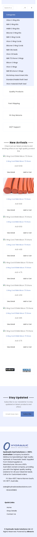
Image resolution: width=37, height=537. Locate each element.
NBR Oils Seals (11, 50)
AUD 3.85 (18, 318)
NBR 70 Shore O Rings (14, 58)
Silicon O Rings (12, 62)
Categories (10, 15)
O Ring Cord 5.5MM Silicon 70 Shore (18, 313)
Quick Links (9, 502)
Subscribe (27, 414)
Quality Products (16, 91)
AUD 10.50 (18, 166)
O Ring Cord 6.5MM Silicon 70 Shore (18, 268)
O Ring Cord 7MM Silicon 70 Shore (18, 245)
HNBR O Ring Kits (12, 28)
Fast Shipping (14, 103)
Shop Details (12, 511)
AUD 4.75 (18, 272)
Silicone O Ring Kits (13, 33)
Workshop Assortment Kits (17, 75)
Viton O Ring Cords (13, 41)
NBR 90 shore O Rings (14, 71)
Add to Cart (27, 172)
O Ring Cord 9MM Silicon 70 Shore (18, 199)
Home (9, 507)
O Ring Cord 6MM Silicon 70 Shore (18, 290)
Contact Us (11, 514)
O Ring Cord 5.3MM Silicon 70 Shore (18, 336)
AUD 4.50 (18, 295)
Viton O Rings (11, 67)
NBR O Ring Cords (13, 37)
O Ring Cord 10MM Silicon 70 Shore (18, 161)
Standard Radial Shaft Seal (17, 79)
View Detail (11, 172)
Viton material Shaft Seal (16, 84)
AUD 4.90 (18, 249)
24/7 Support (14, 127)
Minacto (30, 531)
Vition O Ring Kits (13, 20)
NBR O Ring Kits (12, 24)
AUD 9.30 (18, 204)
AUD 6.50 (18, 226)
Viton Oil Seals (12, 54)
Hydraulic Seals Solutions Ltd (18, 529)
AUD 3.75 (18, 341)
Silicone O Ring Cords (14, 45)
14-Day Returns (15, 115)
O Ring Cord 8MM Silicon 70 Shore (18, 222)
